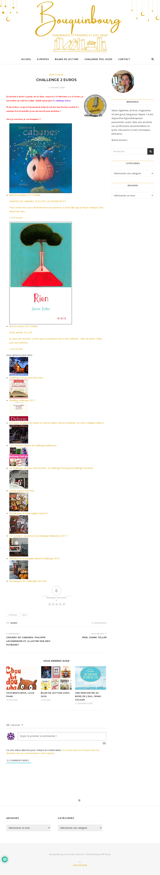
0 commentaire (99, 622)
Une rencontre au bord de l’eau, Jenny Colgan (88, 696)
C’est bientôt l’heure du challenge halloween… (33, 445)
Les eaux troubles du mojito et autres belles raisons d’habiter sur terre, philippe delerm (56, 422)
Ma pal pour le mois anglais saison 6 (28, 513)
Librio (24, 615)
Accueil (26, 59)
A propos (43, 59)
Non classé (56, 74)
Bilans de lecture (67, 59)
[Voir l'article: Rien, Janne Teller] (58, 273)
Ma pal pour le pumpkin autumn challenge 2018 (34, 558)
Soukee (13, 622)
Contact (124, 59)
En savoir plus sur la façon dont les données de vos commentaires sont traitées (53, 751)
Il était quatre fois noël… (22, 490)
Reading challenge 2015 (22, 400)
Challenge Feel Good (98, 59)
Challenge (12, 615)
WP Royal (105, 854)
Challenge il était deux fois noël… (26, 377)
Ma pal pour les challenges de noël (27, 581)
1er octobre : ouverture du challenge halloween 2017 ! (38, 535)
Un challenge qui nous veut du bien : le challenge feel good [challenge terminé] (51, 468)
